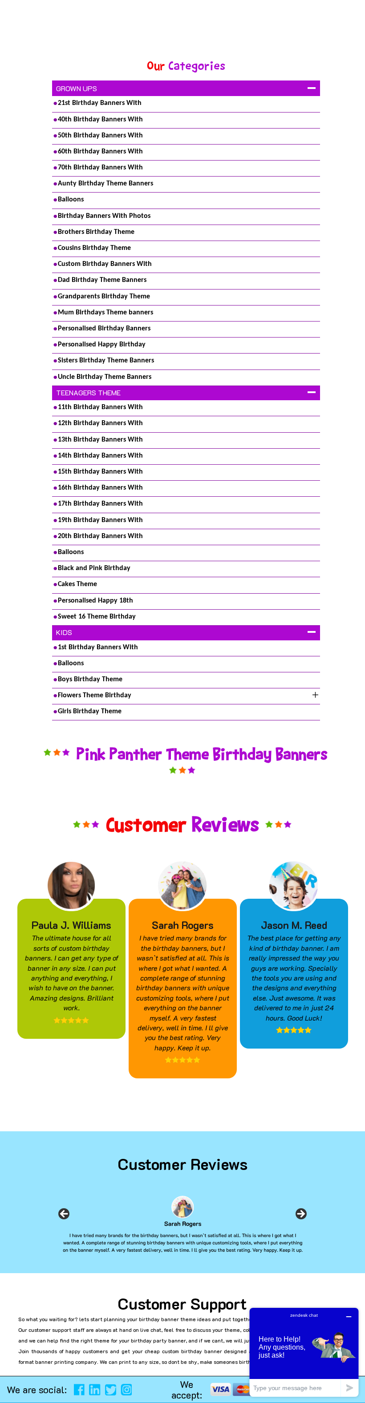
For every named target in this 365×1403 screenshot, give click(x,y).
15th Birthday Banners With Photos (100, 473)
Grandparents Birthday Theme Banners (104, 298)
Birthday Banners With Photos (104, 216)
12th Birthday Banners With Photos (100, 425)
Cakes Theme (77, 584)
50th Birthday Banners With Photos (100, 137)
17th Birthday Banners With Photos (100, 505)
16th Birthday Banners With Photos (100, 489)
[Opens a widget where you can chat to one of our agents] (304, 1352)
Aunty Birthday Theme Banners (105, 183)
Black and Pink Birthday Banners (94, 570)
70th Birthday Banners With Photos (100, 169)
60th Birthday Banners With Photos (100, 153)
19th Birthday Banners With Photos (100, 522)
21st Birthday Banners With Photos (100, 105)
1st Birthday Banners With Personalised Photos (98, 649)
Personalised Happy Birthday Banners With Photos (102, 346)
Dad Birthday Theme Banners (102, 280)
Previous (64, 1217)
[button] (10, 1385)
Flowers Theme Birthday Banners (94, 697)
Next (301, 1217)
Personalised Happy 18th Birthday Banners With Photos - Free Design (106, 602)
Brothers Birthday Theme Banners (96, 234)
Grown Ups (76, 88)
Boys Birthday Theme (90, 679)
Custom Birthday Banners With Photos (105, 266)
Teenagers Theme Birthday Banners (89, 393)
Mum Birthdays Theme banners (105, 312)
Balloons (71, 199)
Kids (64, 632)
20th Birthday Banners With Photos (100, 538)
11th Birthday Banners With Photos (100, 409)
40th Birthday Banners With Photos (100, 121)
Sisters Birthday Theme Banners (106, 360)
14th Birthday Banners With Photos (100, 457)
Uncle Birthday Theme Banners (104, 377)
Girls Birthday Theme (90, 711)
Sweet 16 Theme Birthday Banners (97, 618)
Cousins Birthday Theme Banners (94, 250)
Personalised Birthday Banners (104, 328)
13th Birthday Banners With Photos (100, 441)
